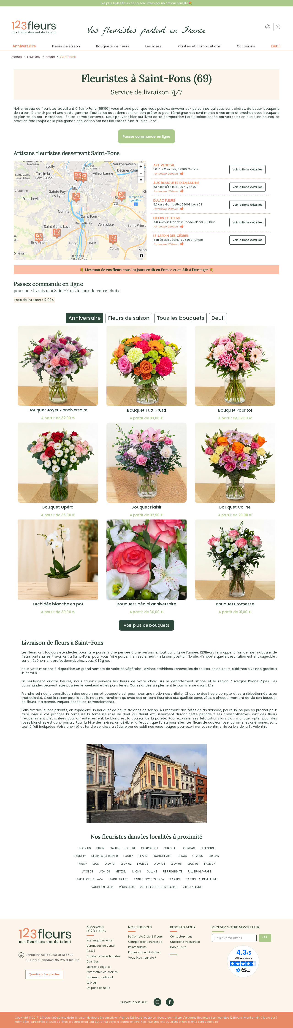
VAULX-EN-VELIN (102, 887)
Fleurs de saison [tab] (128, 318)
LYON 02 (126, 864)
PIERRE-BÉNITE (172, 871)
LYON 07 (209, 864)
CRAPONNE (208, 848)
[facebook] (170, 1002)
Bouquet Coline (235, 507)
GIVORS (197, 856)
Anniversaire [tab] (84, 318)
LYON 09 (104, 871)
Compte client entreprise (145, 942)
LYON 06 (193, 864)
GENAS (182, 856)
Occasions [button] (246, 46)
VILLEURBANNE (191, 887)
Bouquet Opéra (58, 507)
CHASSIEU (171, 848)
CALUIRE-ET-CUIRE (123, 848)
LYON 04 (159, 864)
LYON (95, 864)
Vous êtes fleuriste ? (142, 958)
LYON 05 (176, 864)
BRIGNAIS (84, 848)
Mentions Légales (99, 967)
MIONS (136, 871)
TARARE (175, 879)
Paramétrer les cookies (102, 972)
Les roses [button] (153, 46)
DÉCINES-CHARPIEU (104, 856)
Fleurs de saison (66, 46)
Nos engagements (99, 940)
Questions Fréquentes (44, 974)
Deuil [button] (275, 46)
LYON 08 (87, 871)
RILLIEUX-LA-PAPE (199, 871)
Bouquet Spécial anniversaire (146, 604)
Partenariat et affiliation (144, 952)
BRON (100, 848)
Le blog (91, 982)
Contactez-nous (181, 936)
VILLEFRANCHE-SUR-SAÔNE (158, 887)
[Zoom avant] (141, 166)
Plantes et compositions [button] (199, 46)
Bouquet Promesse (235, 604)
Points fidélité (137, 947)
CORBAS (189, 848)
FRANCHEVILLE (162, 856)
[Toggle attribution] (141, 255)
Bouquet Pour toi (235, 410)
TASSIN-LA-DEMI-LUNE (201, 879)
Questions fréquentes (185, 942)
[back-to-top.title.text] (287, 983)
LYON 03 (142, 864)
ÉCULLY (128, 856)
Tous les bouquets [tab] (180, 318)
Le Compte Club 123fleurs (145, 936)
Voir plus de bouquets (146, 625)
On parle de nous (98, 988)
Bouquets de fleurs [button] (112, 46)
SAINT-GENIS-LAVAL (90, 879)
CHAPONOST (149, 848)
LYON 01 (110, 864)
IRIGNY (82, 864)
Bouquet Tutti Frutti (146, 410)
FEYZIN (143, 856)
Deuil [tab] (218, 318)
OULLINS (152, 871)
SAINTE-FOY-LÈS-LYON (148, 879)
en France (164, 270)
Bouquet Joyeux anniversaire (58, 410)
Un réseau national (100, 977)
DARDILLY (79, 856)
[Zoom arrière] (141, 173)
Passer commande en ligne (147, 136)
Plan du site (178, 947)
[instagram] (157, 1002)
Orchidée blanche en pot (58, 604)
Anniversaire (24, 46)
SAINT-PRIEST (118, 879)
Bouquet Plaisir (146, 507)
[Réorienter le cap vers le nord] (141, 179)
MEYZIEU (121, 871)
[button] (279, 26)
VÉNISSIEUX (126, 887)
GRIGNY (214, 856)
